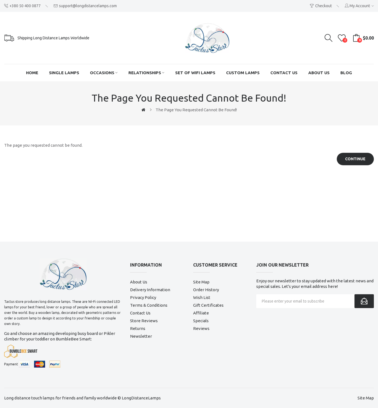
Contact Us (140, 313)
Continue (355, 159)
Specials (201, 320)
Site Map (201, 282)
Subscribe (364, 301)
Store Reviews (144, 320)
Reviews (201, 328)
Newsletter (141, 336)
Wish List (201, 297)
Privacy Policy (143, 297)
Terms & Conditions (148, 305)
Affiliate (201, 313)
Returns (137, 328)
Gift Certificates (208, 305)
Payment (11, 364)
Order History (206, 289)
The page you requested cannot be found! (196, 109)
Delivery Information (150, 289)
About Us (138, 282)
